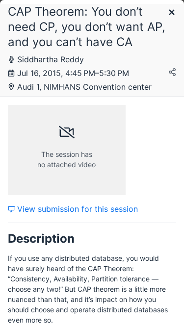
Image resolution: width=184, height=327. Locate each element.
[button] (171, 13)
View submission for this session (76, 209)
